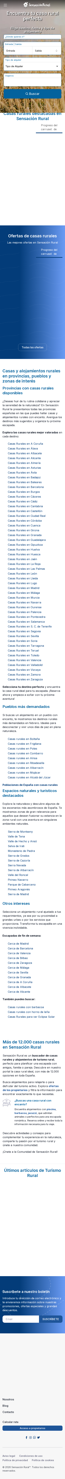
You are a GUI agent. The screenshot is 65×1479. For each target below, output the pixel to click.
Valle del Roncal (18, 875)
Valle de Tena (16, 836)
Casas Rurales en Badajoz (24, 477)
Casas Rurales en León (22, 573)
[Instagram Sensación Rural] (30, 1437)
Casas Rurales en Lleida (23, 578)
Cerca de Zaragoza (20, 962)
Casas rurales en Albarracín (26, 767)
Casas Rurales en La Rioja (24, 564)
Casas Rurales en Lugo (22, 583)
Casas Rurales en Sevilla (23, 636)
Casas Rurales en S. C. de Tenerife (30, 626)
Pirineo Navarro (18, 879)
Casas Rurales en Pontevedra (26, 617)
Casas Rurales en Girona (23, 530)
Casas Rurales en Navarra (24, 602)
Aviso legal (8, 1455)
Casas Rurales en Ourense (25, 607)
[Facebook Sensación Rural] (26, 1437)
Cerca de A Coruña (20, 982)
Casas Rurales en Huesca (24, 554)
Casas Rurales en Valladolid (25, 665)
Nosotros (8, 1399)
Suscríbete (50, 1319)
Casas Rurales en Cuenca (24, 525)
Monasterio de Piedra (21, 851)
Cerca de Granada (19, 977)
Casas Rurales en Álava (23, 448)
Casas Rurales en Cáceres (24, 496)
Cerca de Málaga (18, 967)
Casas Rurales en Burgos (24, 491)
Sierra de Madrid (18, 894)
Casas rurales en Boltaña (24, 739)
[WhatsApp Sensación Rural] (34, 1437)
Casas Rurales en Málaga (24, 592)
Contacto (8, 1412)
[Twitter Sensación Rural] (38, 1437)
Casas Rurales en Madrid (23, 588)
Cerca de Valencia (19, 953)
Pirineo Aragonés (19, 889)
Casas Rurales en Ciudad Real (27, 515)
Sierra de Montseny (20, 831)
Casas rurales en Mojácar (24, 772)
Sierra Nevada (17, 865)
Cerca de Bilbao (18, 958)
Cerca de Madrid (18, 943)
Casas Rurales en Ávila (22, 472)
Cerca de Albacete (19, 987)
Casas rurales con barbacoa (26, 1007)
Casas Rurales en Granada (25, 535)
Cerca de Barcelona (20, 948)
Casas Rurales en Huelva (24, 549)
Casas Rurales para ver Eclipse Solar (31, 1016)
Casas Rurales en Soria (22, 641)
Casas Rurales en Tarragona (26, 645)
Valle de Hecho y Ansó (22, 841)
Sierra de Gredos (18, 855)
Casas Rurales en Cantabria (25, 506)
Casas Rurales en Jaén (22, 559)
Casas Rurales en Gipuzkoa (25, 544)
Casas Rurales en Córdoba (25, 520)
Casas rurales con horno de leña (29, 1012)
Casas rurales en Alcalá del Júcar (29, 777)
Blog (5, 1405)
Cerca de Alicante (19, 991)
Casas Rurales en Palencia (24, 612)
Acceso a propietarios (32, 1428)
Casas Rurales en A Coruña (25, 443)
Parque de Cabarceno (22, 884)
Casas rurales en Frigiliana (24, 743)
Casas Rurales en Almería (24, 463)
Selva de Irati (16, 846)
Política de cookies (43, 1460)
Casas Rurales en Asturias (24, 467)
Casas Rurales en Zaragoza (25, 679)
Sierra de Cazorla (19, 860)
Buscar (34, 94)
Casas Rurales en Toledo (23, 655)
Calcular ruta (10, 1422)
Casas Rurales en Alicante (24, 458)
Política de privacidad (15, 1460)
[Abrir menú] (5, 5)
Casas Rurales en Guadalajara (27, 540)
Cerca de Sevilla (18, 972)
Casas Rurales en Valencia (24, 660)
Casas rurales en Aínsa (22, 758)
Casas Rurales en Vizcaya (24, 669)
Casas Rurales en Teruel (23, 650)
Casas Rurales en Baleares (25, 482)
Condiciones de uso (30, 1455)
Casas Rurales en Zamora (24, 674)
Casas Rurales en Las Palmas (26, 568)
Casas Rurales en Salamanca (26, 621)
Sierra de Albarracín (21, 870)
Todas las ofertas (32, 347)
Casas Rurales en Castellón (25, 511)
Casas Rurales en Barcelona (26, 487)
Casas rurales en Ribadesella (26, 763)
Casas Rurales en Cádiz (23, 501)
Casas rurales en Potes (22, 748)
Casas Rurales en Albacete (25, 453)
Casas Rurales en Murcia (24, 597)
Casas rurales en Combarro (25, 753)
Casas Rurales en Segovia (24, 631)
